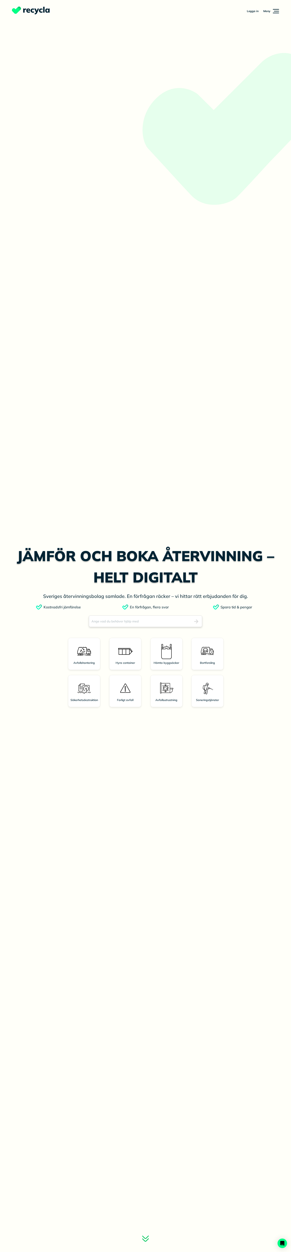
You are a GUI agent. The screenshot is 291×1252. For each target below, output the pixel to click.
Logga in (253, 11)
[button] (271, 11)
